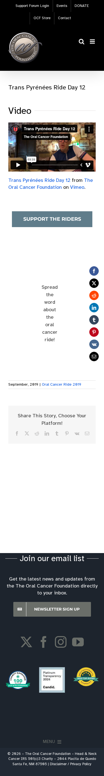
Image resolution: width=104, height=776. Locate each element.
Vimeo (77, 187)
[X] (94, 283)
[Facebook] (94, 271)
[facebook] (43, 642)
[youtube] (78, 642)
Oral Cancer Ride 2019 (61, 385)
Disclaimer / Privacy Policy (71, 764)
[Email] (94, 356)
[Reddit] (94, 295)
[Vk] (94, 344)
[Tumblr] (94, 320)
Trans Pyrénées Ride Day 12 (39, 180)
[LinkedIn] (94, 308)
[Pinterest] (94, 332)
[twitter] (26, 642)
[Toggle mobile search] (81, 41)
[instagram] (61, 642)
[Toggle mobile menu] (93, 41)
